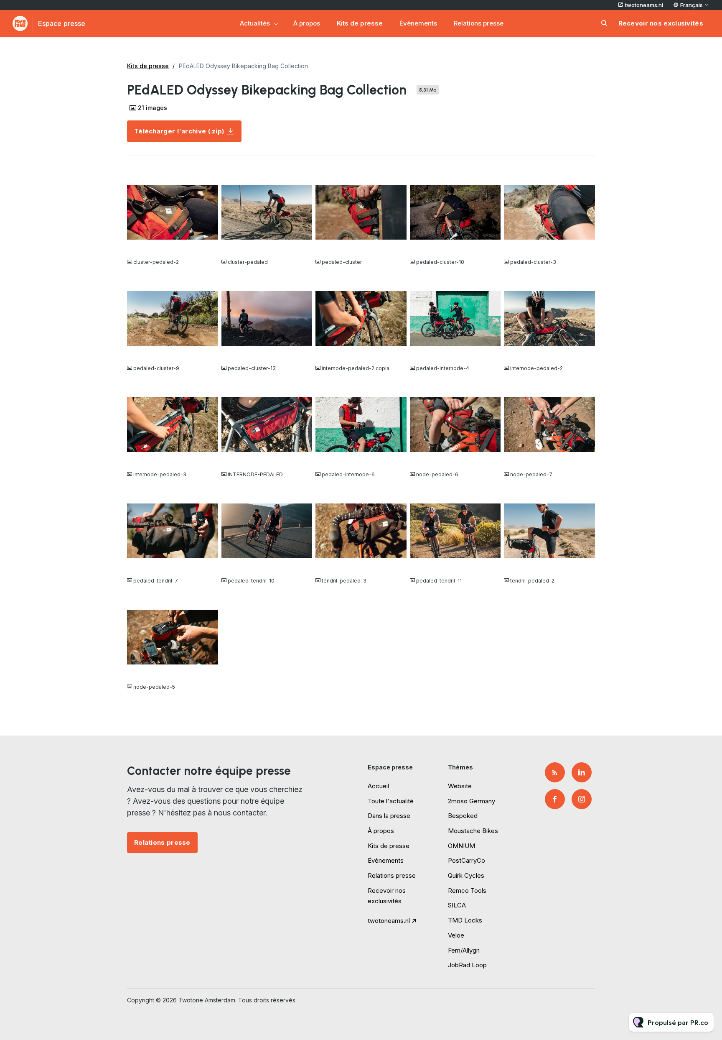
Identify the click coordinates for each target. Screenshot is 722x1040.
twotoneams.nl (644, 5)
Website (460, 786)
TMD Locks (465, 920)
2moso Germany (471, 801)
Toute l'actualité (391, 801)
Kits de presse (360, 23)
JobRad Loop (467, 965)
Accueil (378, 786)
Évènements (418, 23)
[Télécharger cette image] (207, 245)
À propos (306, 23)
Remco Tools (467, 890)
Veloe (456, 935)
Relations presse (478, 23)
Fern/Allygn (464, 950)
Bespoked (463, 816)
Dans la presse (389, 816)
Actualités (255, 23)
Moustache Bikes (473, 831)
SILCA (457, 905)
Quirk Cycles (466, 875)
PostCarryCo (466, 860)
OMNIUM (461, 846)
